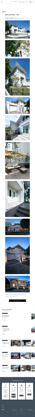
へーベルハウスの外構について (29, 409)
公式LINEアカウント (21, 395)
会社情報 (31, 2)
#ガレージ (19, 294)
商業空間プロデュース (31, 1)
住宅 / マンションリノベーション (24, 1)
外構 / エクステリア (16, 1)
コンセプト (20, 2)
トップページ (11, 1)
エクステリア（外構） (14, 409)
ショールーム (27, 2)
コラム (33, 2)
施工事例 (24, 2)
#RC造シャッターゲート (8, 294)
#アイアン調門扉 (15, 294)
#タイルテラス (23, 294)
